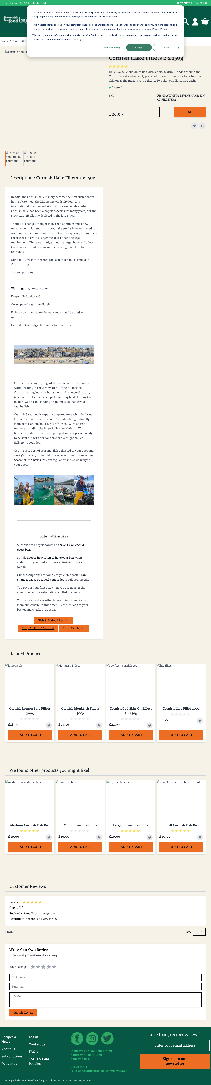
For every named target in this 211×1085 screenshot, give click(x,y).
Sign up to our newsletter (175, 1061)
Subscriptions (11, 1056)
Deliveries (9, 1064)
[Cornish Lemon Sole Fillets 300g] (29, 682)
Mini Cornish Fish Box (80, 825)
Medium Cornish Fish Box (30, 825)
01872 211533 (183, 3)
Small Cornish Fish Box (181, 825)
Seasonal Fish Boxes (27, 460)
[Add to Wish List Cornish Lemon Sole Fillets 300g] (49, 725)
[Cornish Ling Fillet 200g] (181, 682)
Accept (139, 47)
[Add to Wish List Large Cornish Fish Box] (150, 837)
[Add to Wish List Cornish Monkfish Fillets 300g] (99, 725)
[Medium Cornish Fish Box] (29, 798)
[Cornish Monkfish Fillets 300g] (80, 682)
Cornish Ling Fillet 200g (181, 709)
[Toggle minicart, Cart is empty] (205, 21)
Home (4, 41)
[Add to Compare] (202, 125)
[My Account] (195, 21)
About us (21, 3)
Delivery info (39, 3)
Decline (166, 47)
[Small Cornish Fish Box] (181, 798)
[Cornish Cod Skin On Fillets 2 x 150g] (130, 682)
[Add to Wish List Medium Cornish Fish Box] (49, 837)
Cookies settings (112, 47)
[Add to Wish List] (194, 125)
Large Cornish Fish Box (130, 825)
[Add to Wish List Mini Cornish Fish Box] (99, 837)
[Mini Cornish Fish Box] (80, 798)
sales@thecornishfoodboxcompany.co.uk (99, 1071)
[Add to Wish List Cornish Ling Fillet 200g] (200, 721)
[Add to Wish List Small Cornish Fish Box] (200, 837)
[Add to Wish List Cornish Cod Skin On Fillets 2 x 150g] (150, 725)
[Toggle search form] (185, 21)
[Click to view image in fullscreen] (53, 98)
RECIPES (8, 3)
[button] (119, 67)
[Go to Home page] (20, 21)
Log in (33, 1037)
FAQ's (33, 1052)
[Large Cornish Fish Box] (130, 798)
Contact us (200, 3)
